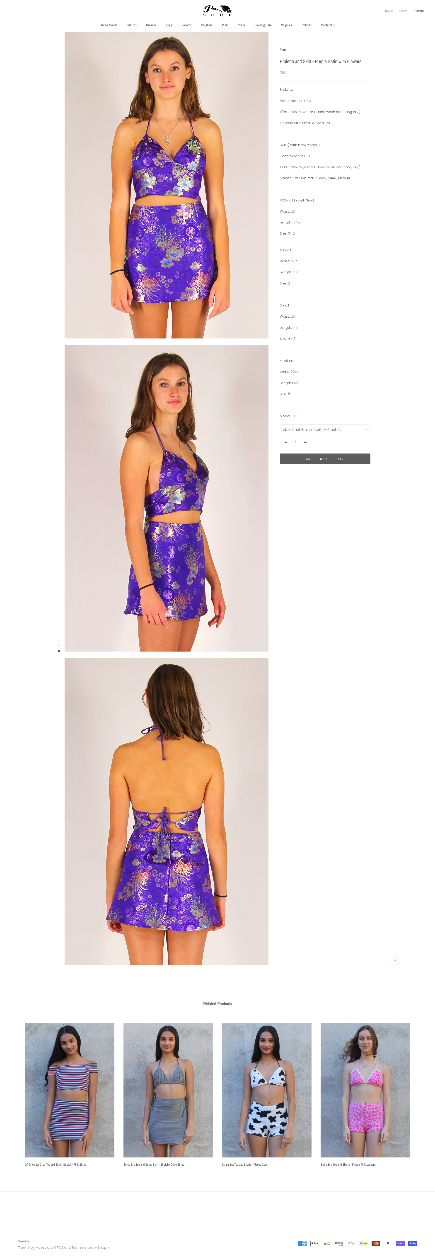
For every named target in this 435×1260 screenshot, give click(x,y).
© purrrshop (23, 1241)
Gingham (207, 25)
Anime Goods (108, 25)
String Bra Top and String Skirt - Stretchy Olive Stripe (153, 1164)
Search (403, 11)
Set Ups (132, 25)
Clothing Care (263, 25)
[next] (421, 1093)
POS (60, 1247)
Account (388, 11)
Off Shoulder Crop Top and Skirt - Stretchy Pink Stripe (55, 1164)
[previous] (14, 1093)
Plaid (225, 25)
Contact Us (328, 25)
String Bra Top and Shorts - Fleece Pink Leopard (348, 1164)
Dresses (151, 25)
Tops (169, 25)
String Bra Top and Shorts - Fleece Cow (244, 1164)
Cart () (419, 10)
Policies (307, 25)
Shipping (286, 25)
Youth (241, 25)
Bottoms (186, 25)
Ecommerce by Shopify (91, 1247)
